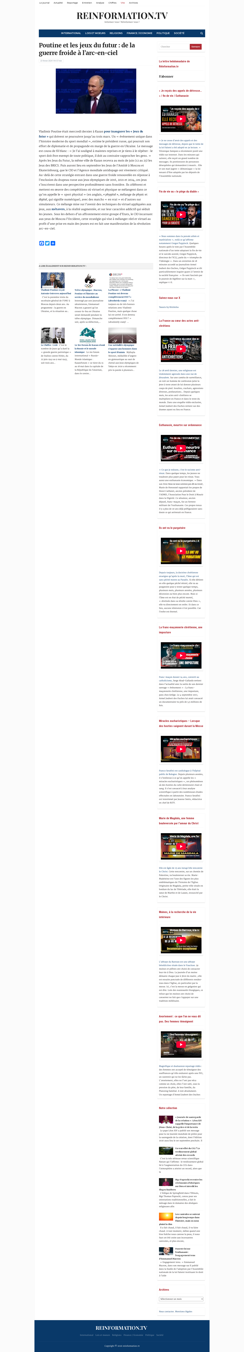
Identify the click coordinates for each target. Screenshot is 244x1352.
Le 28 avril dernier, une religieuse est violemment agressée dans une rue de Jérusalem (178, 374)
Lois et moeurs (95, 33)
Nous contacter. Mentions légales (175, 1311)
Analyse (100, 3)
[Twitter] (1, 16)
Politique (163, 33)
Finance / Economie (139, 33)
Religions (116, 33)
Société (179, 33)
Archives (133, 3)
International (71, 33)
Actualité (58, 3)
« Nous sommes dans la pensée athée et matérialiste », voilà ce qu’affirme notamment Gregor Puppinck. (179, 240)
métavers (58, 209)
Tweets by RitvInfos (169, 307)
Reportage (72, 3)
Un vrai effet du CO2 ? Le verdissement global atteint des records (187, 1151)
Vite (123, 3)
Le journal (44, 3)
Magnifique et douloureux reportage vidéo (180, 1066)
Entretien (87, 3)
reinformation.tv (122, 15)
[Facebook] (1, 15)
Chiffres (112, 3)
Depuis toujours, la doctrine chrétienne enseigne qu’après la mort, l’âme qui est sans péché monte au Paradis (179, 576)
